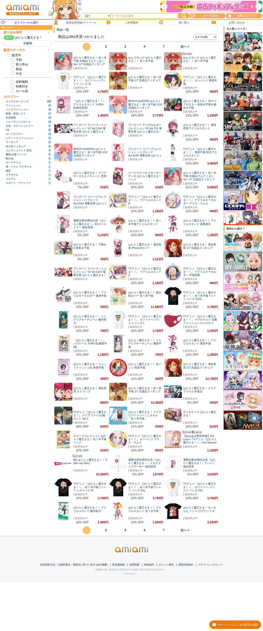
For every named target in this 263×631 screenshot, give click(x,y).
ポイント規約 (166, 564)
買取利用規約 (185, 564)
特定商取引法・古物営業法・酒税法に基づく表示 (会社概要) (74, 564)
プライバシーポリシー (210, 564)
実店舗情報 (118, 564)
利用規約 (149, 564)
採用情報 (134, 564)
